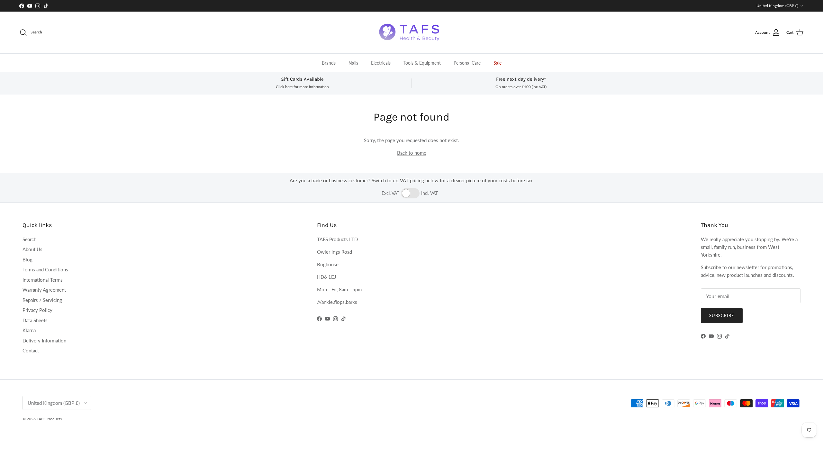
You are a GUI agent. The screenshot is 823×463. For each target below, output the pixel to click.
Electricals (381, 63)
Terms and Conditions (45, 269)
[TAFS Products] (411, 32)
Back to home (411, 153)
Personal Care (467, 63)
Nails (353, 63)
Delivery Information (44, 340)
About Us (32, 249)
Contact (31, 350)
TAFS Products (49, 418)
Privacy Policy (37, 310)
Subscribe (721, 315)
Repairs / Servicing (42, 300)
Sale (497, 63)
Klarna (29, 330)
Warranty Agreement (44, 290)
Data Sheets (35, 320)
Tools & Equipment (422, 63)
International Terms (43, 280)
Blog (27, 259)
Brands (329, 63)
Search (29, 239)
